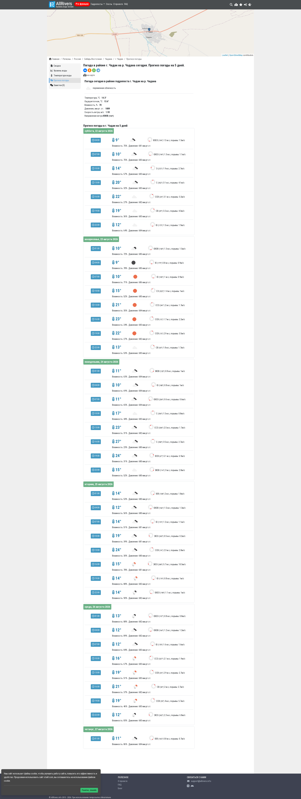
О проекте (118, 4)
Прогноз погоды (61, 80)
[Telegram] (98, 70)
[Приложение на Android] (192, 786)
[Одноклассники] (89, 70)
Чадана (108, 59)
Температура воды (62, 75)
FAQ (126, 4)
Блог (120, 788)
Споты (109, 4)
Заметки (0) (59, 85)
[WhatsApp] (94, 70)
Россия (77, 59)
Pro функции (82, 4)
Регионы (67, 59)
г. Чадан (119, 59)
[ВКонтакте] (85, 70)
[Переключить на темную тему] (249, 4)
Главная (55, 59)
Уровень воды (60, 70)
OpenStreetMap (236, 55)
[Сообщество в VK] (188, 786)
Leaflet (225, 55)
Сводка (57, 66)
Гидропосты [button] (97, 4)
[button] (240, 4)
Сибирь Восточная (93, 59)
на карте (91, 75)
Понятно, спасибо (89, 790)
